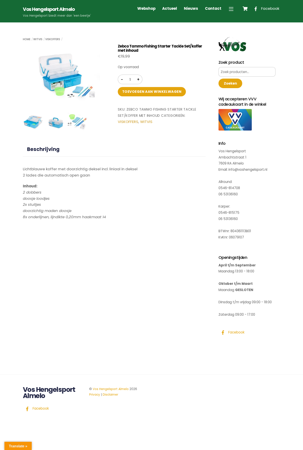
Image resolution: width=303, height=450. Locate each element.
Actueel (169, 8)
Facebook (269, 8)
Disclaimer (110, 395)
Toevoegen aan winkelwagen (151, 91)
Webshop (146, 8)
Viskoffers (52, 39)
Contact (213, 8)
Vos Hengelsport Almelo (111, 389)
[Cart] (245, 8)
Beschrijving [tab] (43, 149)
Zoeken (230, 83)
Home (26, 39)
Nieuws (191, 8)
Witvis (37, 39)
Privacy (94, 395)
